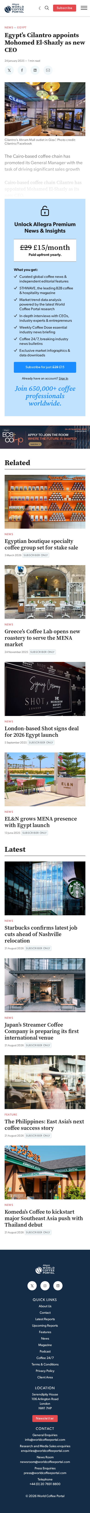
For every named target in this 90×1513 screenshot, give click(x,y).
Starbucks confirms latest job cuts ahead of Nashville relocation (41, 934)
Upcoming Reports (45, 1325)
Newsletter (45, 1418)
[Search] (46, 8)
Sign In (63, 378)
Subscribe (64, 8)
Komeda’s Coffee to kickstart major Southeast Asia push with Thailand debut (44, 1218)
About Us (45, 1306)
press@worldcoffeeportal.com (45, 1473)
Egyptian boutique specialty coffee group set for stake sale (41, 544)
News (9, 27)
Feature (11, 1114)
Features (45, 1332)
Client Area (45, 1377)
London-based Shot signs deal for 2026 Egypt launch (42, 732)
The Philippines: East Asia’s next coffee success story (44, 1125)
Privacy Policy (45, 1371)
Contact (45, 1312)
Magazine (45, 1345)
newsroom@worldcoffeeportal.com (45, 1462)
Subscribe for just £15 (45, 367)
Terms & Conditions (45, 1364)
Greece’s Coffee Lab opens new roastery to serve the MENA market (42, 638)
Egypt (22, 27)
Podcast (45, 1351)
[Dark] (40, 8)
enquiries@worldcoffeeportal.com (45, 1450)
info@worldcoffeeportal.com (45, 1439)
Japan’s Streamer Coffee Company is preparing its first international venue (42, 1031)
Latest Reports (45, 1319)
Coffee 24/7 (45, 1358)
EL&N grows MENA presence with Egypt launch (41, 822)
